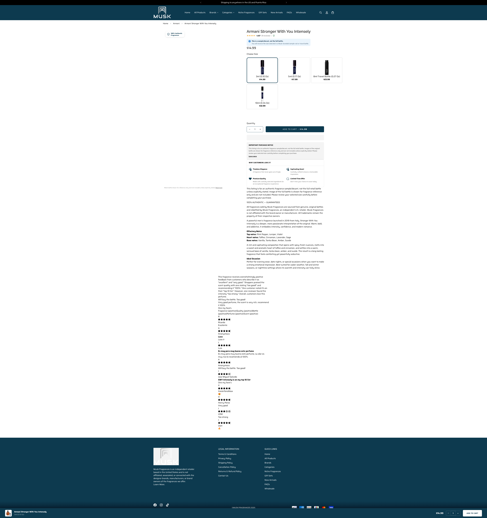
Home (187, 12)
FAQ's (289, 12)
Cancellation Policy (227, 467)
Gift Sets (263, 12)
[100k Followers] (161, 505)
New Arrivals (277, 12)
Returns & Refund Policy (229, 471)
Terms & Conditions (227, 454)
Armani (176, 23)
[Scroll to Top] (482, 504)
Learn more (253, 156)
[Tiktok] (167, 505)
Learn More (158, 484)
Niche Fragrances (246, 12)
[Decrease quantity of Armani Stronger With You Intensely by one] (249, 129)
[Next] (286, 2)
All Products (199, 12)
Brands (213, 12)
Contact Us (223, 475)
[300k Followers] (155, 505)
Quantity (251, 123)
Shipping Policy (225, 462)
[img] (224, 319)
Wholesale (301, 12)
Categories (227, 12)
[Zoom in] (235, 34)
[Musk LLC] (162, 12)
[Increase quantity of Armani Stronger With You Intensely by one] (260, 129)
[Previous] (201, 2)
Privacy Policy (224, 458)
